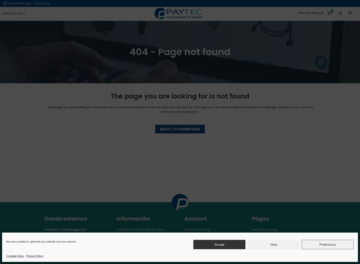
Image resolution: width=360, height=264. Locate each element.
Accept (219, 244)
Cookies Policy (15, 256)
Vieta (273, 244)
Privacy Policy (35, 256)
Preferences (327, 244)
